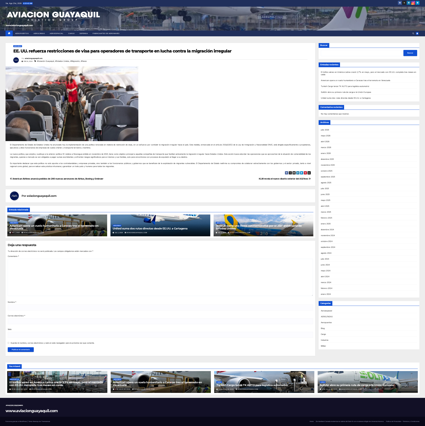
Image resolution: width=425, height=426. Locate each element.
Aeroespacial (56, 33)
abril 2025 (325, 206)
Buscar (324, 45)
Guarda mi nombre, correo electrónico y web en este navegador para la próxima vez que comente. (52, 343)
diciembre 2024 (327, 229)
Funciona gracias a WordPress (16, 421)
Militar (323, 346)
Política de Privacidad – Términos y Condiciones (402, 421)
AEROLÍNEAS (17, 46)
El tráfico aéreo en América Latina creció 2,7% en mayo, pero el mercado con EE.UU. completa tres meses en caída (56, 384)
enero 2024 (326, 294)
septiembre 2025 (328, 177)
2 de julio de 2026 (123, 389)
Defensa (84, 33)
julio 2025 (325, 188)
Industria (324, 340)
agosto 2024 (326, 253)
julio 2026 (325, 130)
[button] (413, 33)
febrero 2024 (326, 288)
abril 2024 (325, 276)
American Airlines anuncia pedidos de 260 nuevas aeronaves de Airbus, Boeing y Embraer (57, 178)
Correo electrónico (16, 316)
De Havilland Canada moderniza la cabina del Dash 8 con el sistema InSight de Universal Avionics (350, 421)
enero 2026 (326, 153)
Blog (323, 328)
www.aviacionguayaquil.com (19, 25)
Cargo (71, 33)
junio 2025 (325, 194)
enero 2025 (326, 224)
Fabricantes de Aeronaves (106, 33)
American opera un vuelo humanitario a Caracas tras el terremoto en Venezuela (54, 227)
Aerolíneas (39, 33)
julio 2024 (325, 259)
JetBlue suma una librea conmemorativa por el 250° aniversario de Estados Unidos (259, 227)
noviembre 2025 (328, 165)
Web (10, 329)
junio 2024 (325, 265)
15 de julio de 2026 (20, 389)
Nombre (12, 302)
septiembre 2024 (328, 247)
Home (312, 421)
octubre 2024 (327, 241)
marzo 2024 (326, 282)
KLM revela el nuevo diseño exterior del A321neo (284, 178)
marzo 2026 (326, 147)
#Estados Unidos (62, 61)
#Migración (75, 61)
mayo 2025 (325, 200)
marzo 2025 (326, 212)
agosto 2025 (326, 182)
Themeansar (45, 421)
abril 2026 (325, 141)
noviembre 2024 (328, 235)
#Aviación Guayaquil (45, 61)
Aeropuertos (22, 33)
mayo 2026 (325, 136)
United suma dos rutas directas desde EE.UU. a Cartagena (150, 228)
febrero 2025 (326, 218)
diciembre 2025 (327, 159)
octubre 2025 (326, 171)
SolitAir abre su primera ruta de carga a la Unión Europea (346, 92)
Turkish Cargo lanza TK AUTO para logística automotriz (345, 86)
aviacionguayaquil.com (33, 58)
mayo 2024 (326, 271)
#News (84, 61)
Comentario (13, 256)
